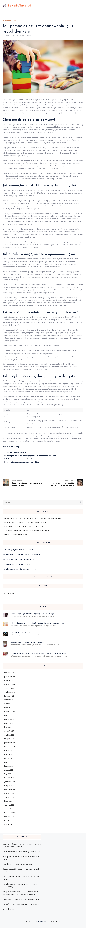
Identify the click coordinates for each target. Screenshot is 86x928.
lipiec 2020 (8, 801)
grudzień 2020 (9, 782)
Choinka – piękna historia (15, 452)
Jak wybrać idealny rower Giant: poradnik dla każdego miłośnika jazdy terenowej (33, 518)
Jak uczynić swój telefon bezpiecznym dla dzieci (20, 559)
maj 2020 (7, 809)
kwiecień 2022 (9, 719)
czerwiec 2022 (9, 711)
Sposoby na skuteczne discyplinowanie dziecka (20, 564)
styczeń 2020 (9, 824)
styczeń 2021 (9, 778)
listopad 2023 (9, 696)
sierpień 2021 (9, 750)
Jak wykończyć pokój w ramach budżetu (17, 864)
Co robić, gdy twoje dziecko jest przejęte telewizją (21, 904)
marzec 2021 (9, 770)
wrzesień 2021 (9, 746)
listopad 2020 (9, 785)
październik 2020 (10, 789)
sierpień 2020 (9, 797)
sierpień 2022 (9, 704)
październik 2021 (10, 743)
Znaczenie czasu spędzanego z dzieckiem (22, 462)
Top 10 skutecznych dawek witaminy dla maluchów (21, 851)
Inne (4, 598)
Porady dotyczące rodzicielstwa (15, 534)
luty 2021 (7, 774)
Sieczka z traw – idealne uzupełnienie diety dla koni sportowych (27, 530)
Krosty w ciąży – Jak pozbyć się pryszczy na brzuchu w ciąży (32, 614)
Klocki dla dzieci (8, 909)
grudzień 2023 (9, 692)
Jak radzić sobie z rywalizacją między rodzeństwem (21, 554)
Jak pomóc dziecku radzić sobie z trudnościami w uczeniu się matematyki (37, 623)
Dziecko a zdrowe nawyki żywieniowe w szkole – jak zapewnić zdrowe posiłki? (39, 653)
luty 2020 (7, 820)
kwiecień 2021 (9, 766)
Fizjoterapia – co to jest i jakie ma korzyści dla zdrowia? (24, 526)
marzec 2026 (9, 673)
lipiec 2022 (8, 708)
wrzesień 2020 (9, 793)
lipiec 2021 (8, 754)
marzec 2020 (9, 817)
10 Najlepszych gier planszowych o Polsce (18, 549)
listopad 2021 (9, 739)
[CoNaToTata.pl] (17, 5)
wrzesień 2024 (9, 684)
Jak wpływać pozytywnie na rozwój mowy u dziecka (21, 899)
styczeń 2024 (9, 688)
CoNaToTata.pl (42, 921)
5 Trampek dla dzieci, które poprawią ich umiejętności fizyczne (30, 456)
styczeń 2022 (9, 731)
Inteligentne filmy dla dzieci (21, 632)
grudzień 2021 (9, 735)
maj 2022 (7, 715)
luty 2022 (7, 727)
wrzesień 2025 (9, 680)
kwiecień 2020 (9, 813)
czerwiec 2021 (9, 758)
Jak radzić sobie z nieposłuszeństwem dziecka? (20, 569)
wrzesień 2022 (9, 700)
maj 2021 (7, 762)
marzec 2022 (9, 723)
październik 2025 (10, 676)
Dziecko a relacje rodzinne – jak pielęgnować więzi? (28, 642)
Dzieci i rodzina (9, 20)
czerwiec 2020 (9, 805)
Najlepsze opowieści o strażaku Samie (20, 459)
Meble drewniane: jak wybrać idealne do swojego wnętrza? (25, 522)
